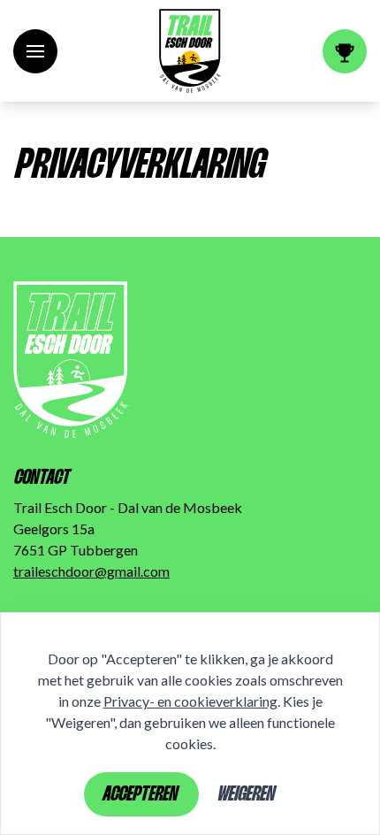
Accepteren (139, 795)
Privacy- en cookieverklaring (190, 701)
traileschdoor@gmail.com (91, 571)
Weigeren (245, 795)
